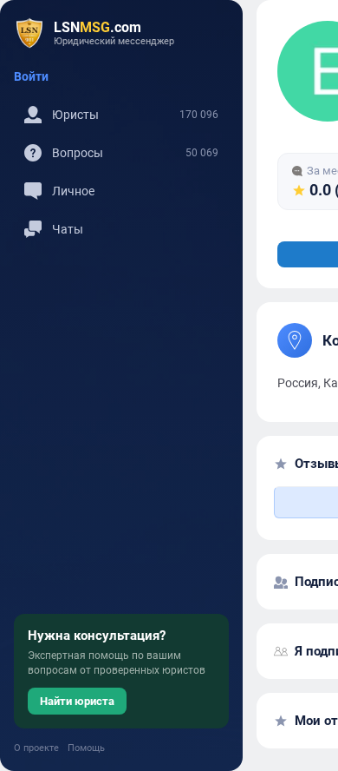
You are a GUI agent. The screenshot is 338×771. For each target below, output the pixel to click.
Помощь (86, 748)
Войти (31, 76)
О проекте (36, 748)
